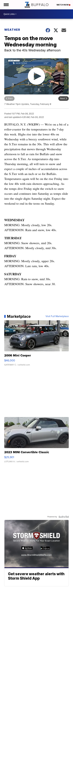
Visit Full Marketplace (57, 316)
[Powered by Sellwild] (63, 517)
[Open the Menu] (6, 4)
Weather (12, 29)
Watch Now (63, 5)
